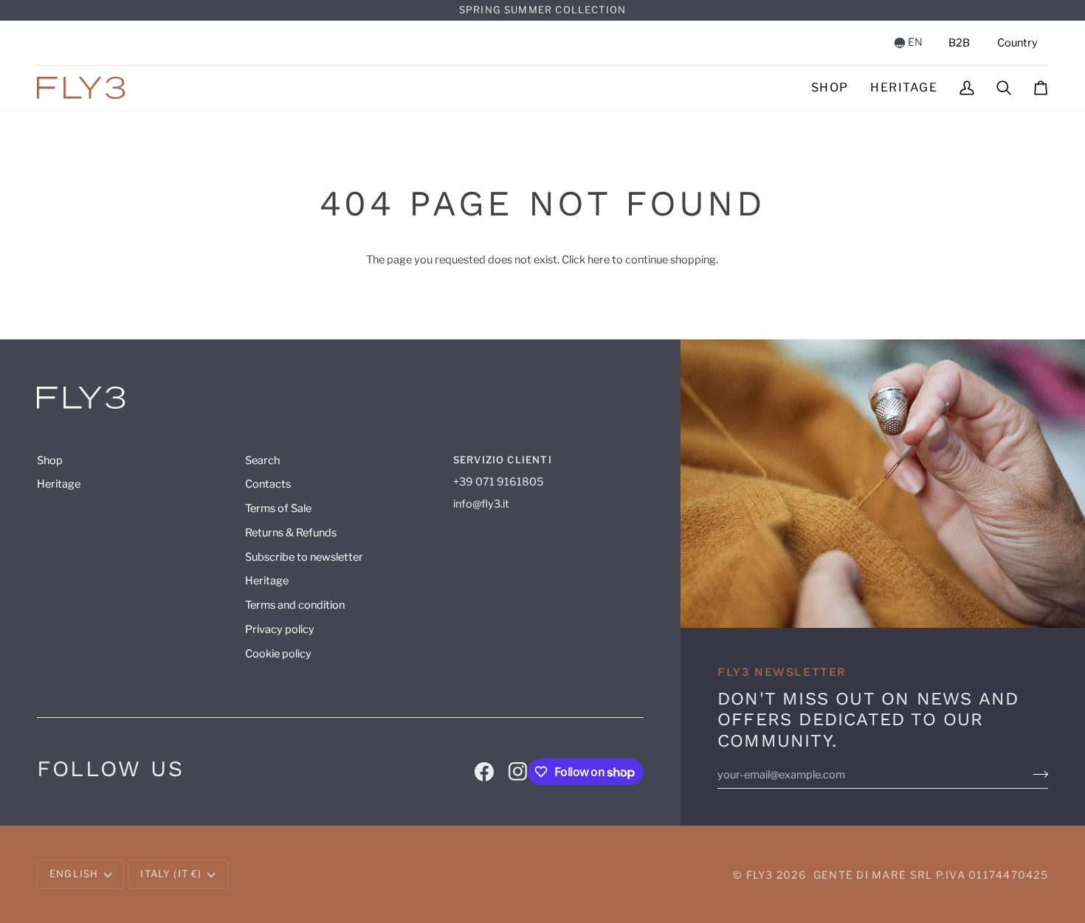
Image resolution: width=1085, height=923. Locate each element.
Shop (50, 460)
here (599, 259)
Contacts (268, 484)
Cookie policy (278, 653)
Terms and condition (295, 605)
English (73, 873)
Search (262, 460)
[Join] (1040, 774)
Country (1017, 42)
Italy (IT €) (171, 873)
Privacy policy (279, 629)
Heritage (58, 484)
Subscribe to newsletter (304, 557)
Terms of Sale (278, 508)
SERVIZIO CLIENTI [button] (502, 460)
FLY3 (760, 874)
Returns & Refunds (291, 532)
